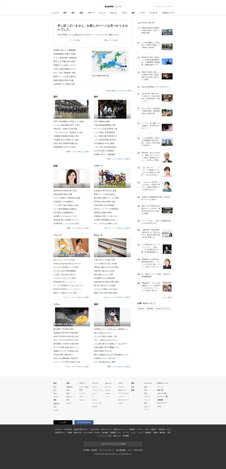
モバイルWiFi (88, 432)
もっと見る (167, 297)
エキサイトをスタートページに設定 (113, 444)
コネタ (107, 390)
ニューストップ (159, 6)
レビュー (95, 387)
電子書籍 (126, 436)
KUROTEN (68, 429)
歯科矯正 (163, 432)
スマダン (121, 387)
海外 (73, 13)
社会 (54, 387)
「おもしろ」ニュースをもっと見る (115, 297)
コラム (124, 13)
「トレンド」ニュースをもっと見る (75, 297)
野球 (80, 390)
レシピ (133, 432)
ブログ (147, 429)
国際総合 (56, 404)
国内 (65, 13)
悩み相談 (105, 432)
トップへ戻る (75, 40)
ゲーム (94, 393)
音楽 (67, 393)
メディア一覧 (161, 393)
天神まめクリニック (120, 429)
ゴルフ (81, 396)
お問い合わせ (138, 450)
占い (119, 432)
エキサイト (170, 6)
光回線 (70, 432)
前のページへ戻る (111, 40)
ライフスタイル (123, 393)
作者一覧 (160, 390)
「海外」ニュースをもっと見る (117, 159)
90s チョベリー (123, 400)
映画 (67, 390)
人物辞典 (160, 400)
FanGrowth (95, 429)
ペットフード (101, 436)
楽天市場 (150, 308)
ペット (107, 396)
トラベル (121, 396)
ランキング (153, 13)
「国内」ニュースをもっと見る (77, 151)
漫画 (133, 13)
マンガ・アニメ (97, 390)
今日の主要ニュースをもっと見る (118, 91)
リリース (160, 387)
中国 (54, 407)
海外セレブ (70, 396)
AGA (109, 436)
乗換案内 (148, 432)
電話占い (154, 429)
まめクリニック (106, 429)
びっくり (108, 387)
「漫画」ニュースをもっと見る (117, 366)
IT (93, 396)
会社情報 (86, 450)
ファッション (96, 403)
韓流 (67, 400)
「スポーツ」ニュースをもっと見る (115, 228)
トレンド (102, 13)
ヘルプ (159, 406)
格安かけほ (78, 432)
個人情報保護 (120, 450)
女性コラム (122, 390)
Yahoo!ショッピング (163, 308)
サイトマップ (161, 403)
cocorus (97, 432)
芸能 (81, 13)
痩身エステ (117, 436)
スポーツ (91, 13)
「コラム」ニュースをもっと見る (76, 366)
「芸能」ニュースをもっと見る (77, 228)
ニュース (55, 13)
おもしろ (113, 13)
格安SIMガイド (60, 432)
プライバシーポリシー (106, 450)
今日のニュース (168, 13)
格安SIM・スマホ (165, 429)
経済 (54, 390)
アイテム (140, 429)
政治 (54, 393)
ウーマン (126, 432)
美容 (169, 432)
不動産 (155, 432)
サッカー (82, 393)
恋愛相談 (113, 432)
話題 (132, 390)
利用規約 (94, 450)
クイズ (142, 13)
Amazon (141, 308)
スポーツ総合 (84, 387)
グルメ (94, 400)
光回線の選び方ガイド (81, 429)
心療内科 (132, 429)
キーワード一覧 (162, 396)
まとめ (55, 396)
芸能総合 (69, 387)
